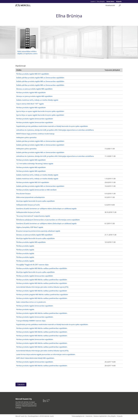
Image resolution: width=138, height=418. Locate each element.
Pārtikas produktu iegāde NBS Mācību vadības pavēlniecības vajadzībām (41, 268)
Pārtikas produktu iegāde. (25, 309)
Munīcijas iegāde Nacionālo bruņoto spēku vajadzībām (35, 201)
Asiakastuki (110, 5)
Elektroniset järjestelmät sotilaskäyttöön (30, 197)
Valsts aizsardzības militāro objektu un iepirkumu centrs (27, 52)
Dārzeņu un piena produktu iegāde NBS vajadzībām (34, 89)
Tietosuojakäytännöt (78, 416)
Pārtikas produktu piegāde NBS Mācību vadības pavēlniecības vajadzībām (42, 295)
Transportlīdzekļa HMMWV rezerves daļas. (31, 321)
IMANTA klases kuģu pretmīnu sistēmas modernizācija (35, 134)
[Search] (120, 5)
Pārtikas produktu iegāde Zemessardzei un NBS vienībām (36, 190)
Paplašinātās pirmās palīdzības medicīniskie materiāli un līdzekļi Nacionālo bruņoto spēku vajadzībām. (52, 324)
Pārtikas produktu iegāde (25, 246)
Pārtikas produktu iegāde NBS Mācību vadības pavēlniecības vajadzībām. (41, 298)
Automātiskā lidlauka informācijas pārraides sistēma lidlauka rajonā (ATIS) (42, 287)
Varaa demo (110, 1)
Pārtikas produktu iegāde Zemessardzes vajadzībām (34, 119)
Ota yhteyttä (101, 1)
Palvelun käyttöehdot (100, 416)
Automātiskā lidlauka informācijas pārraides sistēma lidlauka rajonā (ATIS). (42, 351)
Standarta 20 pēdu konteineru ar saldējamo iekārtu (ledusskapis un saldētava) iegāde (46, 209)
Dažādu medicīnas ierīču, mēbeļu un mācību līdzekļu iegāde (37, 100)
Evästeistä (89, 416)
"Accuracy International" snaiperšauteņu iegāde (33, 216)
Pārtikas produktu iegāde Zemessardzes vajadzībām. (34, 306)
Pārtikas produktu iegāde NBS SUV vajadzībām (32, 74)
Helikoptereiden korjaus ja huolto (28, 205)
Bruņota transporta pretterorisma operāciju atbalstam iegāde (38, 231)
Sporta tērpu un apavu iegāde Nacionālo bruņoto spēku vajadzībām (40, 111)
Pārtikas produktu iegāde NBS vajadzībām (31, 93)
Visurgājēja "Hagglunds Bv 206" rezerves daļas (32, 265)
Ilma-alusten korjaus (23, 194)
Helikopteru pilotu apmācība (26, 137)
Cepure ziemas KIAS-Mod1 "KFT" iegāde (30, 104)
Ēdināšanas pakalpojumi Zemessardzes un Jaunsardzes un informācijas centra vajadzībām (48, 220)
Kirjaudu (119, 1)
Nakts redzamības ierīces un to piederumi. (31, 302)
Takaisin (21, 384)
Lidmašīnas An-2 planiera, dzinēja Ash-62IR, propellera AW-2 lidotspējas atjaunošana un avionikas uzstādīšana (55, 130)
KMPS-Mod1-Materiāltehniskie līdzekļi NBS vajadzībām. (35, 358)
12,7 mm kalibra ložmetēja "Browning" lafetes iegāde (34, 164)
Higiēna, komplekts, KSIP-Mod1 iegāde (29, 227)
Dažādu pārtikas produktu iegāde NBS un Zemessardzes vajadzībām (40, 78)
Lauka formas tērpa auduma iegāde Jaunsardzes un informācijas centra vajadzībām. (45, 354)
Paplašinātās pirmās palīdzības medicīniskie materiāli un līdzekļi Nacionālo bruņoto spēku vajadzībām (52, 126)
